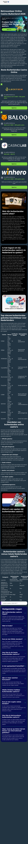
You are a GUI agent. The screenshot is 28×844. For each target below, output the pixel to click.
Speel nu (9, 29)
